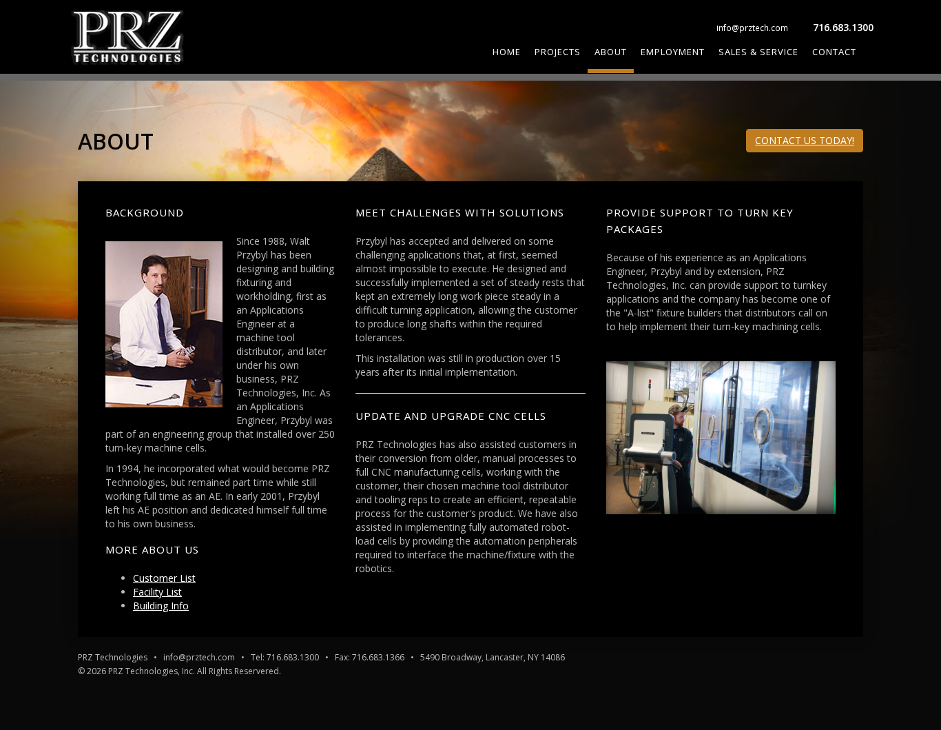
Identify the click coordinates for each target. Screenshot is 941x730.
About (610, 51)
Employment (673, 51)
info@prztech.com (752, 27)
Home (507, 51)
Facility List (157, 591)
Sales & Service (758, 51)
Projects (558, 51)
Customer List (164, 578)
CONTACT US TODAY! (804, 140)
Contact (834, 51)
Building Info (161, 605)
